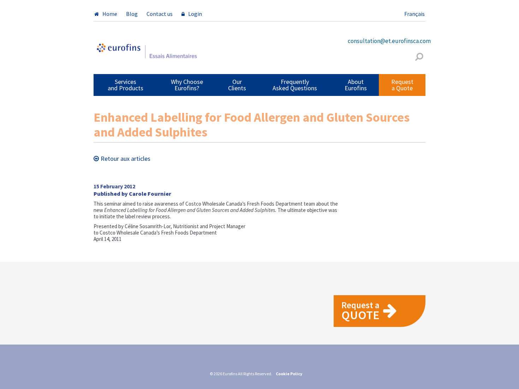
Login (195, 13)
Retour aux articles (125, 159)
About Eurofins (356, 85)
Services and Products (125, 85)
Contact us (160, 13)
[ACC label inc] (146, 53)
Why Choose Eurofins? (187, 85)
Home (109, 13)
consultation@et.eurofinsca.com (389, 41)
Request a (360, 310)
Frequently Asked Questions (295, 85)
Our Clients (237, 85)
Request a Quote (402, 85)
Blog (132, 13)
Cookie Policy (289, 373)
